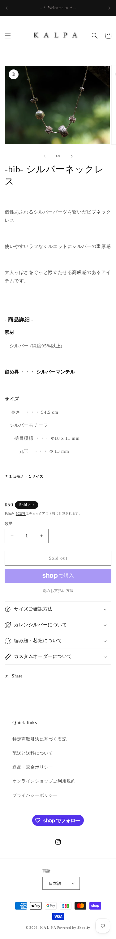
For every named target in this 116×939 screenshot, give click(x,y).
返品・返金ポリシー (32, 767)
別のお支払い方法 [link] (58, 591)
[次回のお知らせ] (109, 8)
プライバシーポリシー (35, 795)
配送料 (21, 513)
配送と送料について (32, 753)
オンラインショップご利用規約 (43, 781)
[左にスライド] (44, 156)
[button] (8, 35)
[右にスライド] (72, 156)
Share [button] (17, 676)
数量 (9, 523)
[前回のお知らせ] (7, 8)
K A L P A (48, 927)
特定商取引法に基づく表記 (39, 739)
